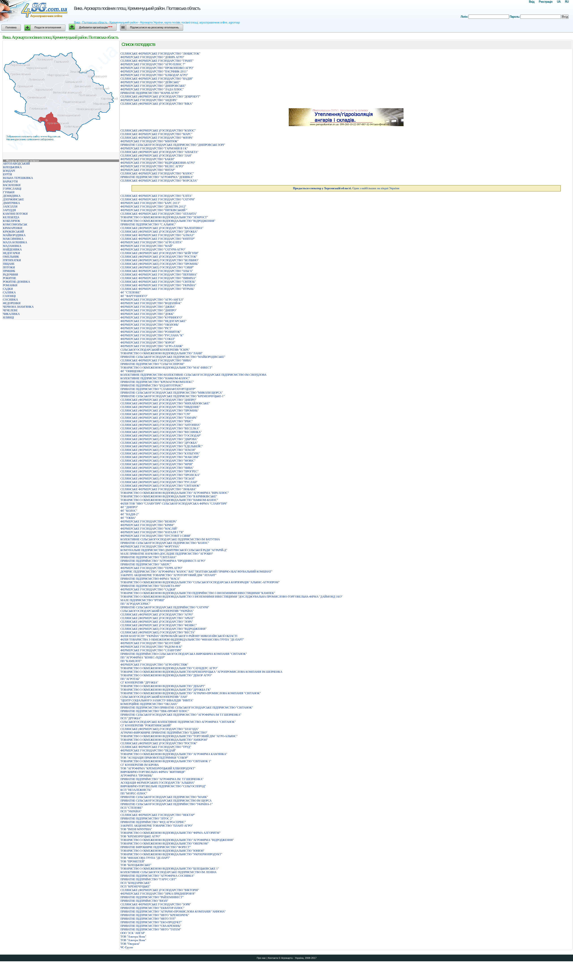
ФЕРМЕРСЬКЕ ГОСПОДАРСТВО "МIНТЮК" (149, 141)
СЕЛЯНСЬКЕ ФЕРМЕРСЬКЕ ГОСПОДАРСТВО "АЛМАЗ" (157, 235)
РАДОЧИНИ (10, 274)
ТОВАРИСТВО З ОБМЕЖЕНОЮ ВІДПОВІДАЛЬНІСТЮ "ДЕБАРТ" (162, 686)
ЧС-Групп (126, 947)
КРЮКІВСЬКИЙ (13, 231)
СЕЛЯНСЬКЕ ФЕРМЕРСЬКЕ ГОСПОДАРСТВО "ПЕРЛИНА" (158, 274)
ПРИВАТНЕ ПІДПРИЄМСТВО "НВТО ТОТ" (148, 918)
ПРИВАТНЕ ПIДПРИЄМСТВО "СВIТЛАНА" (148, 557)
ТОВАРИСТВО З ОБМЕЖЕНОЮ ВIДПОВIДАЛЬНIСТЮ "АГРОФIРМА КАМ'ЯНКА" (173, 754)
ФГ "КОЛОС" (128, 510)
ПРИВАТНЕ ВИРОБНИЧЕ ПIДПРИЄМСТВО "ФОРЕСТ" (155, 847)
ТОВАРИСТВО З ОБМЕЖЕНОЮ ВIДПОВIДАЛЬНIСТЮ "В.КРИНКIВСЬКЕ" (168, 496)
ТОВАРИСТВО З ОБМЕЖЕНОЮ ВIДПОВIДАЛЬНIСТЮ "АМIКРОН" (164, 739)
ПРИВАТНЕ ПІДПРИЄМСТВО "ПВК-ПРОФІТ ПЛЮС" (154, 711)
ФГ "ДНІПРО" (129, 507)
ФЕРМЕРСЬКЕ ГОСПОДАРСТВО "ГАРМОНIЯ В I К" (154, 148)
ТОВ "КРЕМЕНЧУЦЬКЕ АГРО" (140, 836)
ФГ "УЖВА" (128, 518)
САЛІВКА (9, 292)
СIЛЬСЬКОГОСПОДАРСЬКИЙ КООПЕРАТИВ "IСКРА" (155, 349)
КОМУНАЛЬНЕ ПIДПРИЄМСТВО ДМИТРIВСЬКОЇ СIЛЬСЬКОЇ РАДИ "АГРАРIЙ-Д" (173, 550)
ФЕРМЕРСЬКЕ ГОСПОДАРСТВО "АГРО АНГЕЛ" (152, 299)
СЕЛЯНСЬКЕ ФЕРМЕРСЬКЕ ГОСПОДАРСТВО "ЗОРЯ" (155, 904)
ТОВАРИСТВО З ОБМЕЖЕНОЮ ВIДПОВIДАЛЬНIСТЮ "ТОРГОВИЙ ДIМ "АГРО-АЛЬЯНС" (178, 736)
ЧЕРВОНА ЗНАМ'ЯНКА (18, 306)
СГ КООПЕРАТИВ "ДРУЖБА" (139, 682)
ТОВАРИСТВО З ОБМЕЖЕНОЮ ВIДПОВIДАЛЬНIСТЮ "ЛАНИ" (161, 353)
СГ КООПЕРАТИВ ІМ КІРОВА (139, 764)
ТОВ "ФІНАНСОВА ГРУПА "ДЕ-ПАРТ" (145, 858)
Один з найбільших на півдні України (346, 188)
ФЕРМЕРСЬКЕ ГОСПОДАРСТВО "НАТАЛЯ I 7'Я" (152, 532)
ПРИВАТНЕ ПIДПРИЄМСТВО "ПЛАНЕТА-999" (150, 586)
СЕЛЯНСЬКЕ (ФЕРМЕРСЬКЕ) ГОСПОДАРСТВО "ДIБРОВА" (159, 439)
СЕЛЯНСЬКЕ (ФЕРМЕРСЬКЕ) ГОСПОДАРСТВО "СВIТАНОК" (160, 485)
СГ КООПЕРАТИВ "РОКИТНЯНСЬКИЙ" (145, 725)
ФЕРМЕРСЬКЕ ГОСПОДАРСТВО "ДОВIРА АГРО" (152, 57)
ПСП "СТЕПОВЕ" (131, 807)
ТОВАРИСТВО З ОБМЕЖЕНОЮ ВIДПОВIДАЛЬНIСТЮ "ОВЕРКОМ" (164, 843)
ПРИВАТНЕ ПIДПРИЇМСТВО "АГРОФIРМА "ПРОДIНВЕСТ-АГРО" (162, 561)
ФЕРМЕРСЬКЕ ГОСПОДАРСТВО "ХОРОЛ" (147, 342)
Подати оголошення (47, 27)
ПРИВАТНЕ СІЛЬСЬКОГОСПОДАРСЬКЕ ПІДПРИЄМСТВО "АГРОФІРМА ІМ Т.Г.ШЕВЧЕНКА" (180, 714)
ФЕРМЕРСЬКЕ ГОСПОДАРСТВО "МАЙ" (146, 246)
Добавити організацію (95, 27)
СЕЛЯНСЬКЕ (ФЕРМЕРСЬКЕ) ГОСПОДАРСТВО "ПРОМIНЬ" (159, 263)
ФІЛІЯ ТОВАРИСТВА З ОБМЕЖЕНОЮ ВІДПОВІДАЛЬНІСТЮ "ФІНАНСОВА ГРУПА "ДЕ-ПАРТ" (182, 639)
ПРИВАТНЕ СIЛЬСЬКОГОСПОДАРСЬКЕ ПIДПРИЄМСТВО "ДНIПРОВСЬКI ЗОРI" (172, 144)
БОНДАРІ (9, 170)
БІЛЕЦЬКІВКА (12, 167)
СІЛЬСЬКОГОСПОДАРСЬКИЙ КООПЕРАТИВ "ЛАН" (154, 696)
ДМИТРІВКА (11, 203)
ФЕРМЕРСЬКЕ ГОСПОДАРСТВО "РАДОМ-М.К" (151, 646)
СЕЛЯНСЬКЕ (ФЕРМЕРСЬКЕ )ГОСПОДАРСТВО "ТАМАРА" (158, 417)
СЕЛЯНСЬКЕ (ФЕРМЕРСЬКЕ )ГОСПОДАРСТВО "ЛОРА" (156, 621)
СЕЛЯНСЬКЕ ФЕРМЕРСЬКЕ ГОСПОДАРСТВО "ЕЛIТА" (156, 195)
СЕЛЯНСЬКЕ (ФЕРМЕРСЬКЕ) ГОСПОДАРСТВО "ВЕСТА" (157, 632)
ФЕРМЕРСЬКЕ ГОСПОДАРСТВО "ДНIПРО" (148, 310)
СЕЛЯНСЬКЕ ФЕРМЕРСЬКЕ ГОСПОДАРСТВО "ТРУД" (155, 747)
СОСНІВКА (10, 299)
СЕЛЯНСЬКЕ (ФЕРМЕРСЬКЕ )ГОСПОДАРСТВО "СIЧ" (155, 414)
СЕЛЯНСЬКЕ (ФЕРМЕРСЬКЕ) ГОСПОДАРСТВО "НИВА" (157, 467)
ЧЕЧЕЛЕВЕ (10, 310)
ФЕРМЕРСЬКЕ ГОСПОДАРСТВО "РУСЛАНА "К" (152, 335)
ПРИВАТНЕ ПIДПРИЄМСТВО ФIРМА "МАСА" (150, 578)
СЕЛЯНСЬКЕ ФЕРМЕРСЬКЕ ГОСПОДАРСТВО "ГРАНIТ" (157, 60)
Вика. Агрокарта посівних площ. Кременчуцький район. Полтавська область (137, 8)
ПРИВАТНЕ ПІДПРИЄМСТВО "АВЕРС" (145, 564)
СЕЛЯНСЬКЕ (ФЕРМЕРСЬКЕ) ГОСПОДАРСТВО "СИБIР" (157, 267)
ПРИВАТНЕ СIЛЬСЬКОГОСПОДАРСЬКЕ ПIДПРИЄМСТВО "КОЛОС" (164, 543)
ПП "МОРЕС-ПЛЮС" (133, 793)
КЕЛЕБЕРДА (11, 217)
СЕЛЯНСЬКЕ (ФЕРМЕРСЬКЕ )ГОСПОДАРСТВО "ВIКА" (156, 103)
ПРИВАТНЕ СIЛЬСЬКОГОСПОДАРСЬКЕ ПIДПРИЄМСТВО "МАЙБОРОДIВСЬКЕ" (172, 357)
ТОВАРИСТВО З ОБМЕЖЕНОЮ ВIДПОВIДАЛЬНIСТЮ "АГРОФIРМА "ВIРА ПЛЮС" (174, 493)
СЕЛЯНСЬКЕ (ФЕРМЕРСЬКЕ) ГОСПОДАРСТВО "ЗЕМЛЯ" (158, 450)
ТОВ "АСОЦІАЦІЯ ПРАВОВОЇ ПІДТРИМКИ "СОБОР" (154, 757)
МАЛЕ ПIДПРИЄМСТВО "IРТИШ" (142, 600)
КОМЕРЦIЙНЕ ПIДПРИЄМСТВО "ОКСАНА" (149, 704)
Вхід (531, 1)
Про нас (261, 958)
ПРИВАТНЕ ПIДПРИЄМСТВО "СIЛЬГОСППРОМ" (152, 364)
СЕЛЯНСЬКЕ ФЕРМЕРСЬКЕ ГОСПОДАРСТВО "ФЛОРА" (156, 137)
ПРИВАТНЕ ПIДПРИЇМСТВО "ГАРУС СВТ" (148, 879)
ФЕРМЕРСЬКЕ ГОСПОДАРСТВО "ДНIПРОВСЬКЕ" (153, 85)
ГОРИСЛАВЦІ (12, 188)
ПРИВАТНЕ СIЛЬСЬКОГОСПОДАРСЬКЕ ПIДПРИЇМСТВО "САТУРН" (164, 607)
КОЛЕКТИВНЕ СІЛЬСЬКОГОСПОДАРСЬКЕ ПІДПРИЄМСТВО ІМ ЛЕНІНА (168, 872)
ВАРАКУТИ (10, 181)
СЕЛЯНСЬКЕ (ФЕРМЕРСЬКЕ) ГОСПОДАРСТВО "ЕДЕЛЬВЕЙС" (161, 446)
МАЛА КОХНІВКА (15, 242)
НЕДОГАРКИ (11, 253)
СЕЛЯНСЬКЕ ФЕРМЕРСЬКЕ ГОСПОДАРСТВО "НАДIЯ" (156, 78)
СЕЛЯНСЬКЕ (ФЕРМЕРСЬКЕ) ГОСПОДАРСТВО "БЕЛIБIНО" (159, 260)
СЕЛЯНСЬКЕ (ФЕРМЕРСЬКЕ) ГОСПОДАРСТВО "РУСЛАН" (158, 482)
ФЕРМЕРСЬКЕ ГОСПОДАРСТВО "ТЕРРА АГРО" (151, 568)
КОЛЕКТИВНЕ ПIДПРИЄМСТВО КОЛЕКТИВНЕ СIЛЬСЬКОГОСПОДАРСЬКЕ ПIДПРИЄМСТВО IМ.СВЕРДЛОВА (193, 374)
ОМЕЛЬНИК (11, 256)
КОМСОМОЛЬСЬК (15, 224)
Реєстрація (545, 1)
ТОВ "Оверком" (130, 943)
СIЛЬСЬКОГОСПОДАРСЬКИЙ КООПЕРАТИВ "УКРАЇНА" (157, 611)
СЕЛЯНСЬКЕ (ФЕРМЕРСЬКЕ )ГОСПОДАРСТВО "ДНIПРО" (158, 399)
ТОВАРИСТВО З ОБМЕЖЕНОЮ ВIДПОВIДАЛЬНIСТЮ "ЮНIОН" (162, 850)
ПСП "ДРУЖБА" (130, 718)
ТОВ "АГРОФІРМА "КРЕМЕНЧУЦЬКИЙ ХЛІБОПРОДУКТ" (157, 768)
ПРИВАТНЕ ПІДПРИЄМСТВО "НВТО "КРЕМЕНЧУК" (154, 915)
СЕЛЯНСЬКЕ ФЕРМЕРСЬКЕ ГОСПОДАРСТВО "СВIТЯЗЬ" (158, 281)
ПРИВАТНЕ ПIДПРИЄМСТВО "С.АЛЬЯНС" (148, 224)
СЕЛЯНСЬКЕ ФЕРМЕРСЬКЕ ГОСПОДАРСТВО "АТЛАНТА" (158, 213)
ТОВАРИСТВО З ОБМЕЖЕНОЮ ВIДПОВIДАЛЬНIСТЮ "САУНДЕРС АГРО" (169, 668)
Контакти (273, 958)
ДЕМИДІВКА (11, 195)
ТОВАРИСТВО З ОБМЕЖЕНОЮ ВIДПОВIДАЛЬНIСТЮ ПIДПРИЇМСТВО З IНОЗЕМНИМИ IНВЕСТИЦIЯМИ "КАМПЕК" (197, 593)
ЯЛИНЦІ (8, 317)
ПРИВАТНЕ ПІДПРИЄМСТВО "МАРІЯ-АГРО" (149, 93)
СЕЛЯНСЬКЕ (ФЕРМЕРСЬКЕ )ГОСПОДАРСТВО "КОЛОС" (158, 130)
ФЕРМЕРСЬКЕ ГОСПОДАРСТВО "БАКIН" (147, 159)
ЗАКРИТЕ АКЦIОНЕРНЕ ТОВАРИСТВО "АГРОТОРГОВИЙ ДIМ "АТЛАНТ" (168, 575)
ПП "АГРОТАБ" (130, 679)
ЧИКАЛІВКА (11, 314)
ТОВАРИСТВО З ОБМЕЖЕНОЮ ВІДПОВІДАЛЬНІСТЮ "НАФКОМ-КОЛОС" (169, 500)
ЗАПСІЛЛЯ (10, 206)
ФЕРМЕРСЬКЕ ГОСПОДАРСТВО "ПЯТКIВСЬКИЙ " (153, 210)
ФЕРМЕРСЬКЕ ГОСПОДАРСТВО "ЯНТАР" (147, 170)
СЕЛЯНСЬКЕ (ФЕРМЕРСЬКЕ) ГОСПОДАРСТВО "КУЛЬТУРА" (160, 453)
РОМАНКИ (10, 285)
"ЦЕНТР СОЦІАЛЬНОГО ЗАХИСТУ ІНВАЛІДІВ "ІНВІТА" (156, 700)
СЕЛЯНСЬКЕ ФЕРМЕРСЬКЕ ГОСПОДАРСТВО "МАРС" (156, 134)
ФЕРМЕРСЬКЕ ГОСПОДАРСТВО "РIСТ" (146, 328)
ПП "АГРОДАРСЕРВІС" (135, 603)
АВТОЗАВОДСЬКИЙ (16, 163)
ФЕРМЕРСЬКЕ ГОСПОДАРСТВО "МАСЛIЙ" (148, 528)
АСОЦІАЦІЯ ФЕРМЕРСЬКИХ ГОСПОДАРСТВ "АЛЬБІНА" (157, 782)
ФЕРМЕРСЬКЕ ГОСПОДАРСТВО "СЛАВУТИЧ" (151, 650)
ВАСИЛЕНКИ (11, 185)
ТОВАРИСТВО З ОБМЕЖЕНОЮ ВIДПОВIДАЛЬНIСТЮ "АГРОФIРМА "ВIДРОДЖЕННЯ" (177, 840)
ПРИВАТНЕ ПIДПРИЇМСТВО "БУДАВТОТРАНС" (151, 385)
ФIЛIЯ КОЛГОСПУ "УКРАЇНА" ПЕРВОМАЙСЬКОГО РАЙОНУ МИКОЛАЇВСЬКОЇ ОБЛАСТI (178, 636)
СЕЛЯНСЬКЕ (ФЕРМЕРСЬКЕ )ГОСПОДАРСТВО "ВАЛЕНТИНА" (161, 228)
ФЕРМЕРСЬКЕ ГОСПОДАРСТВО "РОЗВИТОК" (150, 331)
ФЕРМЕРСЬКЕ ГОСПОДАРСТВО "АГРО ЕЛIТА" (151, 242)
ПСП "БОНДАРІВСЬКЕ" (135, 883)
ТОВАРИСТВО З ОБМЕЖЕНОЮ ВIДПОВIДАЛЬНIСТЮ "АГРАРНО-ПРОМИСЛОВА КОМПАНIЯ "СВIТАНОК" (190, 693)
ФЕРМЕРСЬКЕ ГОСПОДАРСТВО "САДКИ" (148, 589)
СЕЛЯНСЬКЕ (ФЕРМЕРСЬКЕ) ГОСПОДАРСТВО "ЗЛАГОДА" (159, 729)
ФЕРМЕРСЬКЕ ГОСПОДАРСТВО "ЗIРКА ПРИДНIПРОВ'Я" (157, 893)
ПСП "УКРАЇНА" (130, 811)
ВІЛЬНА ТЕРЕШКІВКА (18, 178)
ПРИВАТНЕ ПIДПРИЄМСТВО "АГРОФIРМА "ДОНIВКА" (156, 177)
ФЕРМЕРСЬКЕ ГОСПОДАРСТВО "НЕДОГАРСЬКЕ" (153, 321)
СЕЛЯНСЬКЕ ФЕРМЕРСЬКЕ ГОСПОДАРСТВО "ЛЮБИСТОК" (160, 53)
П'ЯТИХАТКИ (12, 260)
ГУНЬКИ (8, 192)
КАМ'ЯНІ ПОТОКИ (15, 213)
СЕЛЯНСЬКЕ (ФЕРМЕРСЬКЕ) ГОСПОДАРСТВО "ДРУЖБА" (159, 442)
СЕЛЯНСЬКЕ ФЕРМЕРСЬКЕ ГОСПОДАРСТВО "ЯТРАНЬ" (157, 289)
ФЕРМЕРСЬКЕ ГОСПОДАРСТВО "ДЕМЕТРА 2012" (153, 206)
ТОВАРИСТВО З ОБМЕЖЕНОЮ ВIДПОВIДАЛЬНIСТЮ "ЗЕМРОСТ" (164, 217)
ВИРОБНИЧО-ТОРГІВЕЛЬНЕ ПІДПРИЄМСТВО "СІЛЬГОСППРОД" (163, 786)
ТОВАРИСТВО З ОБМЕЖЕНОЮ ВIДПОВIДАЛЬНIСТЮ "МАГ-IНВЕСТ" (166, 367)
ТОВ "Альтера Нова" (133, 936)
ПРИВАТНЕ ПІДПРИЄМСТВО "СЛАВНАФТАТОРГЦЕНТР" (158, 389)
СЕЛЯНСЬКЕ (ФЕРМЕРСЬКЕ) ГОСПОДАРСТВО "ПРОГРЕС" (159, 471)
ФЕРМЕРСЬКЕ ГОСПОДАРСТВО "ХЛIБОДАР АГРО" (154, 75)
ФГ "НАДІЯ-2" (129, 514)
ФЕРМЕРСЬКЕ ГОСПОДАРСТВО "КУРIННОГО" (151, 317)
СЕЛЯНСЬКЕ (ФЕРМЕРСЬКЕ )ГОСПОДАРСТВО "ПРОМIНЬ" (159, 410)
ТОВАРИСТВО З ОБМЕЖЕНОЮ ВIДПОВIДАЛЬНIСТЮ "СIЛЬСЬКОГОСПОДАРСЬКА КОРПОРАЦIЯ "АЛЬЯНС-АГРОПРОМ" (200, 582)
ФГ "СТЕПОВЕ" (130, 292)
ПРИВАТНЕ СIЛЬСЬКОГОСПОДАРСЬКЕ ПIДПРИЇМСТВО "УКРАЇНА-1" (166, 804)
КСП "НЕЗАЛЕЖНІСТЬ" (136, 790)
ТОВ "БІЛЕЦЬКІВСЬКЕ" (135, 865)
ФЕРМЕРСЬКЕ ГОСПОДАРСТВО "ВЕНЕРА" (148, 521)
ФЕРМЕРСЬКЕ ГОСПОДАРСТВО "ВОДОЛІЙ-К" (151, 303)
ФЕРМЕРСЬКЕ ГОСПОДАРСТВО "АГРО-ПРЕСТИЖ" (154, 664)
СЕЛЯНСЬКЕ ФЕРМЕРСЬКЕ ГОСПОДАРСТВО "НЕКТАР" (157, 815)
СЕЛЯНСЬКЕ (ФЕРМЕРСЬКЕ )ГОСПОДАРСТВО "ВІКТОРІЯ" (159, 890)
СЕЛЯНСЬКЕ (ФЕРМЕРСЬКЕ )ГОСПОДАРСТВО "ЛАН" (156, 155)
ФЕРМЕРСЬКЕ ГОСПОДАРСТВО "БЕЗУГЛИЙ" (150, 643)
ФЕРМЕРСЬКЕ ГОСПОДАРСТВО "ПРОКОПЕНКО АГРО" (157, 68)
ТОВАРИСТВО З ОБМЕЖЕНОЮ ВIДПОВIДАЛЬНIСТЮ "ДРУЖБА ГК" (165, 689)
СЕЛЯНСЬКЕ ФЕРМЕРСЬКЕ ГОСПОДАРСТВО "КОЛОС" (157, 173)
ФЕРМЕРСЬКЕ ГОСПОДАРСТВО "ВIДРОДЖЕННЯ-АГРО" (157, 162)
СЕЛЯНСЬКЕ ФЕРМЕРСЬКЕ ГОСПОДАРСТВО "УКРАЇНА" (158, 285)
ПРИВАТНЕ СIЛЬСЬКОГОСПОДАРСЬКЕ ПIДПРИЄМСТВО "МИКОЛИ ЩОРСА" (171, 392)
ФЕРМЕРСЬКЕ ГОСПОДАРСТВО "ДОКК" (147, 314)
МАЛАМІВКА (12, 246)
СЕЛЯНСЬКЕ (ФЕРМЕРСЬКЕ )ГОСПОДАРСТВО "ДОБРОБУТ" (160, 96)
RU (567, 1)
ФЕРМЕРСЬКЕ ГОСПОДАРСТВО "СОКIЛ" (147, 339)
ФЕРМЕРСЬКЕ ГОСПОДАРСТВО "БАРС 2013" (150, 203)
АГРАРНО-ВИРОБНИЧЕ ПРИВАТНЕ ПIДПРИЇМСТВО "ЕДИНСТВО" (163, 732)
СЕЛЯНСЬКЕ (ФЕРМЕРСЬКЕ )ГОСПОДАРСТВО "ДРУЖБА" (159, 231)
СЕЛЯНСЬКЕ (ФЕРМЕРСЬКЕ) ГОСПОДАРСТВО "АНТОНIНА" (160, 425)
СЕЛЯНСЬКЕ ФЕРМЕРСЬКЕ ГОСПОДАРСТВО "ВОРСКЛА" (159, 180)
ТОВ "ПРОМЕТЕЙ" (132, 861)
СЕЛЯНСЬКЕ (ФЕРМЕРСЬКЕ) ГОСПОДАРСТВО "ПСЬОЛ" (157, 478)
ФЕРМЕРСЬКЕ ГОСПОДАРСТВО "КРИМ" (147, 525)
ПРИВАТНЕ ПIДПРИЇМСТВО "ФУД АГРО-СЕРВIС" (153, 822)
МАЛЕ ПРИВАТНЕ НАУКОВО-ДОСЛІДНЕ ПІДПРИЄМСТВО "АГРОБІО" (166, 553)
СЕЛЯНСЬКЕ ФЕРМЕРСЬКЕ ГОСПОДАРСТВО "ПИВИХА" (158, 278)
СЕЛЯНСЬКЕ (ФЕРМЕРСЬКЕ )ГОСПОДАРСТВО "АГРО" (156, 614)
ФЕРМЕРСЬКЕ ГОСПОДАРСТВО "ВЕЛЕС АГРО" (152, 166)
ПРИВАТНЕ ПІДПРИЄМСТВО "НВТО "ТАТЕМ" (150, 929)
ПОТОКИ (9, 267)
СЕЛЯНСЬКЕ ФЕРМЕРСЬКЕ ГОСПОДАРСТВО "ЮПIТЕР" (157, 238)
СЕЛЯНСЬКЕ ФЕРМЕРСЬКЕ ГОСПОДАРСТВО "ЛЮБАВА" (158, 489)
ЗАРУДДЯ (9, 210)
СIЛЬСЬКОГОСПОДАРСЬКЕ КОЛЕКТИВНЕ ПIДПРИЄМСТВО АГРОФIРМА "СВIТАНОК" (178, 722)
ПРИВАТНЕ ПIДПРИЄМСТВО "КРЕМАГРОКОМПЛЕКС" (157, 382)
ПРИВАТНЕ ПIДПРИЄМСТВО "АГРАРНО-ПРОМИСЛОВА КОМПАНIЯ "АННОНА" (173, 911)
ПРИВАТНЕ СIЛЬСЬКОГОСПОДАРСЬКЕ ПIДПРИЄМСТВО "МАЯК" (164, 797)
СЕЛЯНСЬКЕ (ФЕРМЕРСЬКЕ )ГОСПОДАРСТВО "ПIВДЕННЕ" (160, 407)
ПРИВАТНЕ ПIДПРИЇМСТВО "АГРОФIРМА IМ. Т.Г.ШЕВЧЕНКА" (161, 779)
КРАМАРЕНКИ (12, 228)
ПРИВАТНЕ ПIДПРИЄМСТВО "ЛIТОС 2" (146, 818)
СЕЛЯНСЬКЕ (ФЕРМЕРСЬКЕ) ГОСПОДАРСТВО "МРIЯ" (156, 464)
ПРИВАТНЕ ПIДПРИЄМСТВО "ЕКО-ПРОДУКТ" (151, 922)
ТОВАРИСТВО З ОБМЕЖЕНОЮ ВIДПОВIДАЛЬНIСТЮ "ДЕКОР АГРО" (166, 675)
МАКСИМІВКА (13, 238)
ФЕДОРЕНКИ (11, 303)
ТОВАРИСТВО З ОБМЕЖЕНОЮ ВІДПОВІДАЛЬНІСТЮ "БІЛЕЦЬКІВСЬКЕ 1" (169, 868)
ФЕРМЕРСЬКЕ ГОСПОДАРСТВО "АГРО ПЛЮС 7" (152, 64)
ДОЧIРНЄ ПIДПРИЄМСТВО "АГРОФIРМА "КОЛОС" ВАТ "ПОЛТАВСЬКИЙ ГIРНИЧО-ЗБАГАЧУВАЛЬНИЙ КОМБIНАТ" (196, 571)
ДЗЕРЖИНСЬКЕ (13, 199)
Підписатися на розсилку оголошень (154, 27)
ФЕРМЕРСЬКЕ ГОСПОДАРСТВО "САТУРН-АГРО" (152, 249)
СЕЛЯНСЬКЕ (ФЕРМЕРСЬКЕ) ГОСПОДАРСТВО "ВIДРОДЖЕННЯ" (163, 628)
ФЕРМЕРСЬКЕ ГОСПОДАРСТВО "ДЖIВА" (147, 306)
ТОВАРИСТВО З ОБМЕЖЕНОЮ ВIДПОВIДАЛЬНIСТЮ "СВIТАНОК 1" (165, 761)
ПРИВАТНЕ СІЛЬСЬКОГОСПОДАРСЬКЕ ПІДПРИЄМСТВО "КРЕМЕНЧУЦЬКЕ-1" (172, 396)
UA (558, 1)
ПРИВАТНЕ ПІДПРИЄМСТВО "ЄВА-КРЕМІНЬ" (150, 926)
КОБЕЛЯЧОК (11, 221)
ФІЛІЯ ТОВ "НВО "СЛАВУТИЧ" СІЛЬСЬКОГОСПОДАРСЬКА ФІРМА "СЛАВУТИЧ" (173, 503)
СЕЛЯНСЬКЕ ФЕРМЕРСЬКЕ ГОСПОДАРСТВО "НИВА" (156, 360)
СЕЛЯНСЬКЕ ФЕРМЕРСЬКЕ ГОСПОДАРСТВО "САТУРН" (157, 199)
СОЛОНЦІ (9, 296)
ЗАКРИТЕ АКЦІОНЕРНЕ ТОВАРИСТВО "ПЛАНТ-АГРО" (156, 825)
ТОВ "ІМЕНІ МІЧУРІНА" (136, 829)
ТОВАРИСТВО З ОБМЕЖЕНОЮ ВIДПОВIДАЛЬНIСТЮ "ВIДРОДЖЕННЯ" (167, 221)
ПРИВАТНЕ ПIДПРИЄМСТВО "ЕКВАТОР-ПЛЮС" (152, 908)
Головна (11, 27)
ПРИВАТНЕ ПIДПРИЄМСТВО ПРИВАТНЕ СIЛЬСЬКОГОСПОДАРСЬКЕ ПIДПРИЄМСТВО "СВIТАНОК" (186, 707)
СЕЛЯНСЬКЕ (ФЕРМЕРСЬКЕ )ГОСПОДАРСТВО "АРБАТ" (157, 618)
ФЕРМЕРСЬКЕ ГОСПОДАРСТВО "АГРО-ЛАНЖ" (151, 346)
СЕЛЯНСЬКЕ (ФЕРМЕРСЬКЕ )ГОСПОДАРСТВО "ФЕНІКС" (158, 625)
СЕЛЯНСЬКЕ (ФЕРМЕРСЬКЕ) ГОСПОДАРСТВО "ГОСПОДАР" (160, 435)
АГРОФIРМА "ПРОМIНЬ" (136, 775)
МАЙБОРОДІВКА (14, 235)
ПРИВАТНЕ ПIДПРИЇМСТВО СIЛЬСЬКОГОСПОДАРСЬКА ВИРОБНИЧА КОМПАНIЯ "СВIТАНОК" (183, 654)
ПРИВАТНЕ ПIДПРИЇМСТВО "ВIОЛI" (144, 900)
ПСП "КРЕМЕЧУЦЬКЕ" (135, 886)
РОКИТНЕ (9, 278)
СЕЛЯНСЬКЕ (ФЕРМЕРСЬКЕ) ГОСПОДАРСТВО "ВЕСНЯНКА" (161, 432)
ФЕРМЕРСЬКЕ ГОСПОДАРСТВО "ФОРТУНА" (150, 546)
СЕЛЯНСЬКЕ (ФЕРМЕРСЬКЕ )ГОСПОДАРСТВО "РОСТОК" (158, 256)
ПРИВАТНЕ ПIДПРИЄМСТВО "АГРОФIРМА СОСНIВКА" (157, 875)
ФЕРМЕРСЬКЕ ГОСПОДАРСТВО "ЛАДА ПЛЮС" (152, 89)
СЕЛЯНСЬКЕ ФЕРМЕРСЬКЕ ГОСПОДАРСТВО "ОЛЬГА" (156, 271)
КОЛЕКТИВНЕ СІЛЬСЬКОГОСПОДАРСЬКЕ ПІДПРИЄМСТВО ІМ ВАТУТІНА (170, 539)
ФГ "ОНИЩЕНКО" (132, 371)
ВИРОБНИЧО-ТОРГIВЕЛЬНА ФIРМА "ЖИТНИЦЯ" (152, 772)
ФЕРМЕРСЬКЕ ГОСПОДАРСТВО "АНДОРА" (148, 100)
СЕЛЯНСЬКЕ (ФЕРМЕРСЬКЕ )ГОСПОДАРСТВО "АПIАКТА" (159, 152)
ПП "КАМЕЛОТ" (131, 661)
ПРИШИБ (9, 271)
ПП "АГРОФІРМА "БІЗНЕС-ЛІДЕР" (142, 657)
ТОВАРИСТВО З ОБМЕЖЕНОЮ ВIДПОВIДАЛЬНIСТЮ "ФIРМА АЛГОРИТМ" (170, 832)
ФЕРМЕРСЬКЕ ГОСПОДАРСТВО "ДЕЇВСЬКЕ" (150, 82)
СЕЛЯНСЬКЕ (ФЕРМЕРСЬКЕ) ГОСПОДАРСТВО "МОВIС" (157, 460)
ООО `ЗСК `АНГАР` (132, 933)
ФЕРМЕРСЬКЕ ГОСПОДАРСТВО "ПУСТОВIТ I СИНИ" (155, 535)
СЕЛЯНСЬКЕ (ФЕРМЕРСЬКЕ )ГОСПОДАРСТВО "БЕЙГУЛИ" (159, 253)
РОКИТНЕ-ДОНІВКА (16, 281)
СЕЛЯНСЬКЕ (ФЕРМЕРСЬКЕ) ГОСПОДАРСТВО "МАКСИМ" (159, 457)
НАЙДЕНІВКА (12, 249)
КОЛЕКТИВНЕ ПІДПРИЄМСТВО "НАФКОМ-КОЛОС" (155, 378)
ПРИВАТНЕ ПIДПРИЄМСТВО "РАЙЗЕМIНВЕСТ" (152, 897)
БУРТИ (7, 174)
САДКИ (8, 289)
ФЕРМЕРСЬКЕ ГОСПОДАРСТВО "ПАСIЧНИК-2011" (154, 71)
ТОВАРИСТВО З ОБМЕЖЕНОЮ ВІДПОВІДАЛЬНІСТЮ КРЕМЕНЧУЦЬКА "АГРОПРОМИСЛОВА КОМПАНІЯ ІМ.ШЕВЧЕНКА (201, 671)
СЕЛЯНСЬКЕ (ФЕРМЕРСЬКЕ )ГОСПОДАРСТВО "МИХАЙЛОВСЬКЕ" (165, 403)
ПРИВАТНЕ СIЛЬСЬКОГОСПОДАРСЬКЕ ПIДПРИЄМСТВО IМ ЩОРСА (166, 800)
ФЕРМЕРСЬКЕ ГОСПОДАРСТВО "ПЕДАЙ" (148, 750)
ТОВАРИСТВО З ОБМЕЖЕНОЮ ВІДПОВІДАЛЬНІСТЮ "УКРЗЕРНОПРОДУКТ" (171, 854)
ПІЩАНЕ (9, 263)
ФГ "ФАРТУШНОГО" (134, 296)
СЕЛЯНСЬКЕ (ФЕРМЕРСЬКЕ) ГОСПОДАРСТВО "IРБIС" (156, 421)
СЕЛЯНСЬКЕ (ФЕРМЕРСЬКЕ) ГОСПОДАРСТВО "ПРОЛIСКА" (160, 475)
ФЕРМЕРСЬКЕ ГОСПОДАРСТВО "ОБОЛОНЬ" (149, 324)
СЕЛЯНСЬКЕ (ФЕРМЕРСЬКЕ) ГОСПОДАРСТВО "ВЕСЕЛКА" (159, 428)
